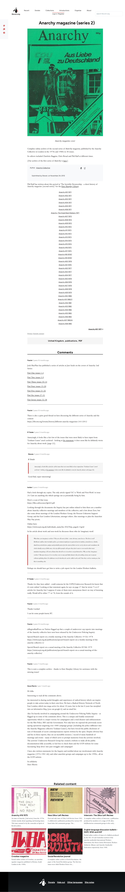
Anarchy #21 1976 (65, 265)
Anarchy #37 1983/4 (65, 320)
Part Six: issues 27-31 (36, 395)
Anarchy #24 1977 (65, 275)
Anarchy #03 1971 (65, 199)
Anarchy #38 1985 (65, 324)
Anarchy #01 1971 (65, 192)
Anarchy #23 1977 (65, 272)
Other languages (75, 882)
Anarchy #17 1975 (65, 251)
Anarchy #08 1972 (65, 220)
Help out (61, 882)
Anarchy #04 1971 (65, 203)
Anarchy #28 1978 (65, 289)
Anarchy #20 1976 (65, 261)
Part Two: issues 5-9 (35, 377)
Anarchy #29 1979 (65, 293)
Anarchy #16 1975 (65, 248)
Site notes (89, 882)
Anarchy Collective (43, 168)
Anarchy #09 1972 (65, 223)
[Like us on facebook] (4, 33)
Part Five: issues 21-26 (36, 391)
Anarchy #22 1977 (65, 268)
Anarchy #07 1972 (65, 216)
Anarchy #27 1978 (65, 286)
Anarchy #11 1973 (65, 230)
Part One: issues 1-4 (35, 373)
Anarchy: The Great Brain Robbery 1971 (65, 213)
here (65, 161)
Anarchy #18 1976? (65, 254)
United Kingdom (56, 341)
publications (71, 341)
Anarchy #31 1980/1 (65, 299)
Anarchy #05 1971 (65, 206)
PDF (80, 341)
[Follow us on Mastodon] (4, 26)
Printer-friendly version (35, 334)
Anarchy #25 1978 (65, 279)
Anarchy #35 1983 (65, 313)
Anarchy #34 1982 (65, 310)
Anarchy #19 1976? (65, 258)
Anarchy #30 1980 (65, 296)
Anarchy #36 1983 (65, 317)
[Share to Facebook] (81, 168)
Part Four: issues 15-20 (36, 386)
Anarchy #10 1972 (65, 227)
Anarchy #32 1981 (65, 303)
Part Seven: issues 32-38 (37, 400)
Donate (51, 882)
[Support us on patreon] (4, 29)
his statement (68, 440)
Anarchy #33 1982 (65, 306)
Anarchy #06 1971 (65, 210)
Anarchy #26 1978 (65, 282)
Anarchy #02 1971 (65, 196)
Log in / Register (58, 14)
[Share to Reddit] (84, 168)
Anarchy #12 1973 (65, 234)
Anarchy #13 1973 (65, 237)
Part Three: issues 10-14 (37, 382)
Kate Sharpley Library (70, 186)
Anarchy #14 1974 (65, 241)
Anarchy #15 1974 (65, 244)
